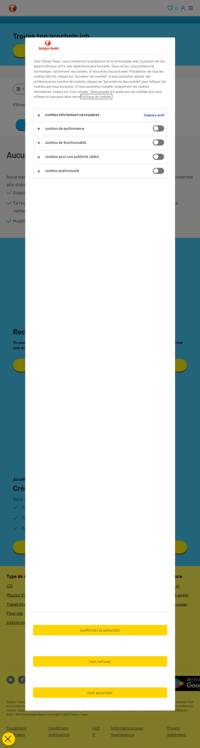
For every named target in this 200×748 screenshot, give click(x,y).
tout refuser (100, 661)
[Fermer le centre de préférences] (8, 738)
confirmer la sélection (100, 629)
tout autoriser (100, 692)
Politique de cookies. (96, 96)
